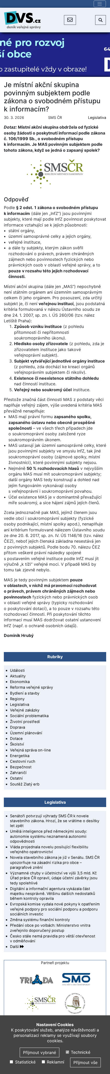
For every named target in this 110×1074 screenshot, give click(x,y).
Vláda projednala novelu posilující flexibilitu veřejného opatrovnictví (49, 849)
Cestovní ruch (22, 761)
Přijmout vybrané (39, 1052)
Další (15, 946)
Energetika (19, 755)
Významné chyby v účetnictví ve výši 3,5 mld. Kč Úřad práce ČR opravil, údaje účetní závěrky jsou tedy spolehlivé (53, 878)
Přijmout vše (85, 1062)
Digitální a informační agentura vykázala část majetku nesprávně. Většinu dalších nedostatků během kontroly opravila (52, 893)
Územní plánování (26, 733)
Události (17, 670)
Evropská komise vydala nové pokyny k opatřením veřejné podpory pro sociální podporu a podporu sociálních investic (55, 909)
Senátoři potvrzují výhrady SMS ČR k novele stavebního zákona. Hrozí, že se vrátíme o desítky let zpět (54, 821)
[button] (70, 20)
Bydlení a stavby (24, 693)
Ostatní (16, 778)
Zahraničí (18, 772)
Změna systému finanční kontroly (40, 919)
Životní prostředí (25, 721)
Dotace (16, 738)
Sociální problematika (29, 716)
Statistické (24, 1062)
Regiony (17, 699)
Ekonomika (20, 681)
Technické (80, 1052)
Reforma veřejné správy (31, 687)
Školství (17, 744)
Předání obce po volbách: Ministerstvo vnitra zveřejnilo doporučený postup (50, 928)
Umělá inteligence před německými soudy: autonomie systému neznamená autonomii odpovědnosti (48, 836)
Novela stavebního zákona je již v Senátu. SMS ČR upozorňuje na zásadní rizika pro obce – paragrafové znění (55, 862)
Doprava (17, 727)
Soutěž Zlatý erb (24, 784)
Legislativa (97, 117)
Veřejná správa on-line (30, 750)
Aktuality (18, 676)
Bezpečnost (20, 767)
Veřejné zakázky (24, 710)
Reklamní (55, 1062)
